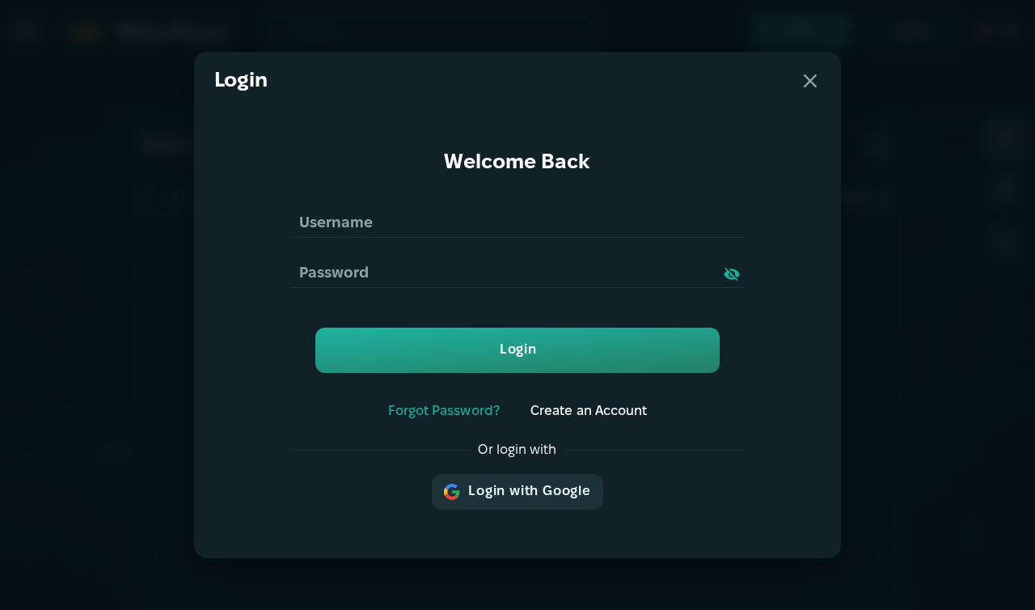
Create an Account (589, 411)
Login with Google (529, 491)
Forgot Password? (444, 411)
